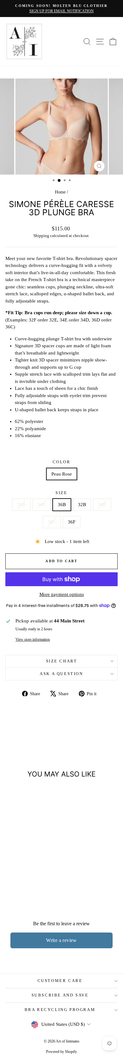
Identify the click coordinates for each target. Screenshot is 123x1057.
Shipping (41, 236)
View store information (32, 639)
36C (52, 521)
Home (60, 192)
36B (62, 504)
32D (21, 504)
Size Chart (61, 661)
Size (61, 492)
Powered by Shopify (61, 1051)
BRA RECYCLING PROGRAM (60, 1009)
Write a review (61, 940)
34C (42, 504)
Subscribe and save (60, 995)
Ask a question (61, 673)
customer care (60, 980)
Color (62, 461)
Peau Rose (61, 474)
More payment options (61, 594)
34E (102, 504)
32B (82, 504)
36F (71, 521)
